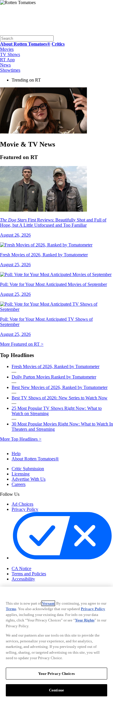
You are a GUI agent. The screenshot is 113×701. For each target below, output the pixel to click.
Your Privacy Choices (36, 563)
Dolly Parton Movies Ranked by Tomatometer (54, 376)
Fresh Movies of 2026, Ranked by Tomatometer (55, 366)
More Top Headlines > (20, 439)
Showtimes (10, 70)
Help (16, 453)
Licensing (21, 473)
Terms (11, 609)
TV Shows (10, 54)
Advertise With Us (28, 479)
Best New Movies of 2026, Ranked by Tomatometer (59, 387)
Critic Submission (28, 468)
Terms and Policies (29, 573)
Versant (48, 603)
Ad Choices (22, 504)
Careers (18, 484)
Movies (7, 49)
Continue (56, 690)
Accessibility (23, 578)
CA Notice (21, 568)
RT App (7, 59)
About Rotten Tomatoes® (35, 458)
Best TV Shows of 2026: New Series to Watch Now (59, 397)
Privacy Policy (25, 509)
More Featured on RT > (21, 344)
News (5, 64)
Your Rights (84, 620)
